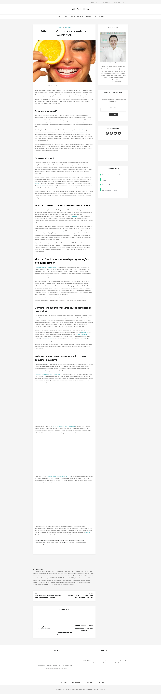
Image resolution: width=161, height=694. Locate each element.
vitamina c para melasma (47, 545)
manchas (60, 540)
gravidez (37, 183)
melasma (40, 542)
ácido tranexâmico (83, 334)
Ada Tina (87, 532)
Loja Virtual (106, 2)
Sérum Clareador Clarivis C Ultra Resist (63, 426)
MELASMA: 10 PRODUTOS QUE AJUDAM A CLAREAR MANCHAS (56, 657)
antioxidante (81, 130)
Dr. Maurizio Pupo (118, 2)
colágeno (80, 119)
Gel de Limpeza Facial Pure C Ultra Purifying (49, 374)
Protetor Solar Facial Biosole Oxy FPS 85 (59, 476)
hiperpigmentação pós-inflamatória (46, 267)
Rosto (58, 16)
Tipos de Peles (99, 16)
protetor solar (48, 338)
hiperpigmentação (60, 230)
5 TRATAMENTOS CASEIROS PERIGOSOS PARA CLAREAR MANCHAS (84, 628)
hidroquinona (75, 216)
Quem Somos (95, 2)
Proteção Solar (54, 542)
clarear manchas (53, 540)
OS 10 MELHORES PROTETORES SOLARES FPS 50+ (56, 668)
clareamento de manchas (42, 540)
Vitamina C (67, 28)
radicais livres (39, 122)
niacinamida (84, 332)
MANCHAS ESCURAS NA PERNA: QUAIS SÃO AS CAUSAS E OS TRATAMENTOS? (55, 665)
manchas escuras (68, 540)
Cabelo (72, 16)
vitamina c (66, 542)
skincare (60, 542)
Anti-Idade (89, 16)
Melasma (80, 16)
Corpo (65, 16)
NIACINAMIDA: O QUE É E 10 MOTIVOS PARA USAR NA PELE (55, 662)
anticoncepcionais (42, 185)
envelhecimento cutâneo (80, 132)
